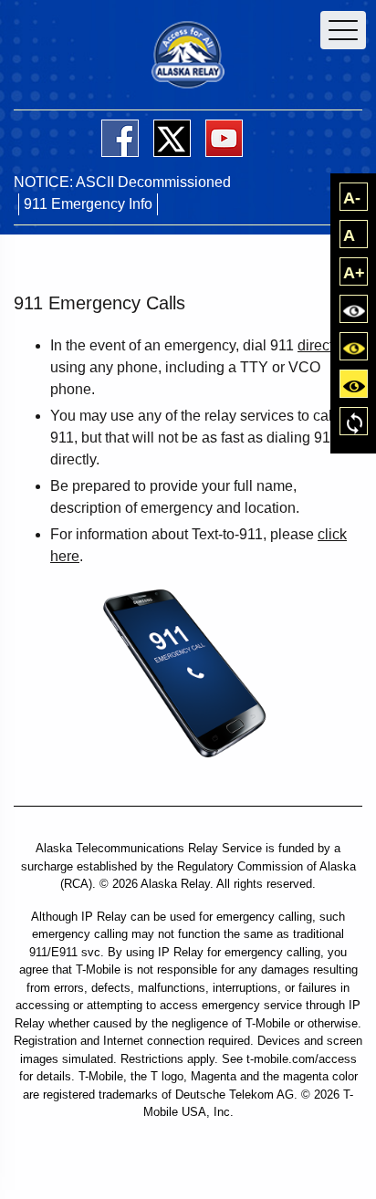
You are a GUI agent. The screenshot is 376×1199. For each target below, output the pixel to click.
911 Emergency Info (88, 204)
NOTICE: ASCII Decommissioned (122, 182)
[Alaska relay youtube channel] (224, 138)
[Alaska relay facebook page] (120, 138)
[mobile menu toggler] (343, 30)
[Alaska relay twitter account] (172, 138)
